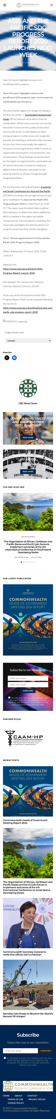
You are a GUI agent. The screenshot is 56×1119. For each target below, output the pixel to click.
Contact (32, 1095)
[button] (21, 562)
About (18, 1095)
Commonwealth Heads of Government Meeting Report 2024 (25, 821)
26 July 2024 (36, 557)
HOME (6, 1095)
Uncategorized (28, 537)
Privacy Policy (37, 1099)
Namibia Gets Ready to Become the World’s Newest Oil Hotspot (28, 1015)
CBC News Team (28, 63)
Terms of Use (15, 1099)
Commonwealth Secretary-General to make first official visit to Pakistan (24, 953)
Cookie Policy (16, 1103)
